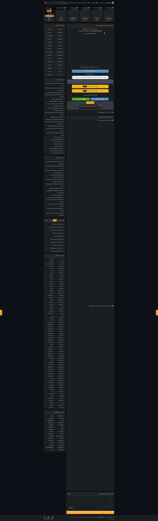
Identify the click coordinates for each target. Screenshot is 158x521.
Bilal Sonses (61, 418)
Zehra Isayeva (61, 449)
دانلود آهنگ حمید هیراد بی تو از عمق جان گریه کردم (54, 84)
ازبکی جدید (49, 45)
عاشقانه (59, 58)
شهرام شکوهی (50, 340)
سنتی (49, 58)
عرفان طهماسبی (60, 342)
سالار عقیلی (61, 317)
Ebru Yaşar (51, 425)
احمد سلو (51, 268)
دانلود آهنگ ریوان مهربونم (58, 177)
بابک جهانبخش (60, 290)
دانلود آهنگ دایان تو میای (58, 236)
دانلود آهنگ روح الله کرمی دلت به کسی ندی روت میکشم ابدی (55, 214)
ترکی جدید (49, 29)
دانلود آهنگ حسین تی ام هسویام (57, 117)
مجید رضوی (61, 364)
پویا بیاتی (61, 398)
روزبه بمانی (61, 313)
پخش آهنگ (71, 3)
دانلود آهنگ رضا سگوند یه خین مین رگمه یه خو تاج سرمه (55, 129)
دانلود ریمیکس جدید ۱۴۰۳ (58, 137)
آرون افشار (51, 261)
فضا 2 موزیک (108, 3)
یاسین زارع (61, 407)
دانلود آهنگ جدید (101, 112)
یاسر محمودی (60, 405)
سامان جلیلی (61, 320)
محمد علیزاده (61, 371)
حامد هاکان (51, 297)
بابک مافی (51, 290)
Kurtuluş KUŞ (50, 434)
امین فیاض (51, 286)
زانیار (52, 315)
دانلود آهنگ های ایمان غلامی (89, 95)
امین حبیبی (61, 284)
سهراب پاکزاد (50, 322)
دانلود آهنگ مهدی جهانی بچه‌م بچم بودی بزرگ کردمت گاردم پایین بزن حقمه (55, 180)
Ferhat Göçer (51, 427)
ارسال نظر (71, 507)
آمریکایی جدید (49, 35)
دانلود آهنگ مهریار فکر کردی (58, 245)
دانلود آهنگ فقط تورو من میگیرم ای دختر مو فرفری (55, 134)
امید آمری (61, 275)
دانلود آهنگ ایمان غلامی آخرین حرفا (103, 25)
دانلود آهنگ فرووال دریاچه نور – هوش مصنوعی (54, 119)
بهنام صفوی (61, 295)
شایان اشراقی (50, 335)
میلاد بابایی (61, 389)
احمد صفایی (61, 270)
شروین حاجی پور (60, 338)
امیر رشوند (51, 277)
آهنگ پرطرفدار (80, 3)
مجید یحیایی (51, 364)
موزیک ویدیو (92, 3)
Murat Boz (61, 438)
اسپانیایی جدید (49, 52)
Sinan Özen (51, 445)
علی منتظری (51, 351)
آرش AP (51, 259)
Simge (52, 443)
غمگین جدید (59, 65)
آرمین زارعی (61, 261)
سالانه (46, 220)
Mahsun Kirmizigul (60, 436)
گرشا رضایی (51, 400)
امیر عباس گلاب (60, 279)
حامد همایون (61, 299)
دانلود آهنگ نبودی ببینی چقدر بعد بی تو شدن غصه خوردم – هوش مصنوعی (55, 105)
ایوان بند (51, 288)
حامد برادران (61, 297)
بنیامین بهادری (60, 293)
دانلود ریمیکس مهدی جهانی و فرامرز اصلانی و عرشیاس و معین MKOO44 (55, 109)
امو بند (52, 273)
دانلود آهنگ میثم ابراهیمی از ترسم (56, 239)
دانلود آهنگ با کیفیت (89, 86)
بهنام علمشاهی (50, 295)
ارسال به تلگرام (99, 99)
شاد (59, 42)
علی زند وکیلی (60, 346)
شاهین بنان (61, 335)
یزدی (60, 68)
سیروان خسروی (60, 329)
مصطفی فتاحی (60, 380)
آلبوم (86, 3)
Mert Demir (51, 436)
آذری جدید (60, 35)
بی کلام (59, 45)
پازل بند (51, 396)
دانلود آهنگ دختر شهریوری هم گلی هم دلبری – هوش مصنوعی (55, 162)
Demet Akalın (61, 422)
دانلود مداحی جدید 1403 (59, 141)
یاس (62, 403)
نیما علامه (61, 394)
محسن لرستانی (60, 367)
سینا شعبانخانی (50, 331)
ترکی (49, 65)
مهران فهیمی (50, 387)
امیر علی (51, 279)
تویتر (45, 519)
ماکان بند (51, 360)
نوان (52, 391)
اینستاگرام (48, 519)
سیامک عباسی (60, 326)
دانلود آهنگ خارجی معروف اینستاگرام (56, 148)
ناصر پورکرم (61, 391)
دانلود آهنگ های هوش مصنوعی (57, 139)
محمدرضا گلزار (50, 373)
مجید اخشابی (61, 362)
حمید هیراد (51, 304)
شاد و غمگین (59, 61)
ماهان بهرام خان (60, 360)
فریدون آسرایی (60, 358)
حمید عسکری (61, 304)
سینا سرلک (61, 331)
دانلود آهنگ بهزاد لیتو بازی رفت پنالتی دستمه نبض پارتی (55, 201)
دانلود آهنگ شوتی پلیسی (58, 146)
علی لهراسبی (61, 351)
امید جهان (51, 275)
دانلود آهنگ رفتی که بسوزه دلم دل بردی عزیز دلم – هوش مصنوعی (54, 123)
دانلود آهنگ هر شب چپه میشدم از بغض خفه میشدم (55, 209)
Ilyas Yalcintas (60, 431)
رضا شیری (51, 306)
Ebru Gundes (61, 425)
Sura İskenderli (60, 447)
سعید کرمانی (61, 322)
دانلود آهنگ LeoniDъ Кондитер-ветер (56, 101)
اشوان (52, 270)
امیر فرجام (61, 282)
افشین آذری (61, 273)
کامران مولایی (50, 398)
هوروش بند (61, 396)
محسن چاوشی (50, 367)
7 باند (62, 259)
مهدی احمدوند (60, 382)
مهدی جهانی (51, 382)
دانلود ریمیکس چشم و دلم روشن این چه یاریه (54, 92)
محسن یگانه (61, 369)
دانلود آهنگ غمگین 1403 (58, 144)
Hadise (62, 429)
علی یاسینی (61, 353)
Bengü (52, 416)
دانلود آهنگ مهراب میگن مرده (57, 233)
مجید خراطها (51, 362)
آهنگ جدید (100, 3)
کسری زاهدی (61, 400)
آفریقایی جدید (59, 52)
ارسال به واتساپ (80, 99)
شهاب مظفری (60, 340)
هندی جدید (49, 55)
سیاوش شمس (50, 326)
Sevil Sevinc (61, 443)
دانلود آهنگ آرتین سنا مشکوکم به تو (56, 242)
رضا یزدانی (51, 311)
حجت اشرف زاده (60, 302)
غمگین (49, 39)
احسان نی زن (51, 266)
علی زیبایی (51, 346)
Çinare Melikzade (50, 420)
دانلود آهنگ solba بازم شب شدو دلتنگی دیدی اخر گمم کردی (54, 96)
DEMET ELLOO (50, 422)
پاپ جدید (59, 29)
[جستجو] (45, 3)
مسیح (52, 378)
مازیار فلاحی (51, 358)
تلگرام (52, 519)
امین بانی (51, 282)
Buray (62, 420)
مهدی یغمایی (60, 387)
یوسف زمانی (51, 407)
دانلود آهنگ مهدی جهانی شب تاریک (56, 175)
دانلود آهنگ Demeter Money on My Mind (55, 126)
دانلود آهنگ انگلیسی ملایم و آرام (57, 150)
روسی (60, 71)
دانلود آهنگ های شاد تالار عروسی (57, 153)
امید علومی (61, 277)
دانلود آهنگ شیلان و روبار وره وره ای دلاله (55, 197)
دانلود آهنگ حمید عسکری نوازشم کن (56, 248)
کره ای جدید (49, 42)
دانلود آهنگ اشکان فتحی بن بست (57, 195)
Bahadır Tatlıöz (60, 416)
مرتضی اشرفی (60, 376)
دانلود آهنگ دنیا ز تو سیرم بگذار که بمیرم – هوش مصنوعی (54, 114)
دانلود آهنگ (95, 29)
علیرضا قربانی (61, 355)
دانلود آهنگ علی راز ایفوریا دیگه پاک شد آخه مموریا (55, 205)
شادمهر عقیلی (50, 333)
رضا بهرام (51, 317)
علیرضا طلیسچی (50, 353)
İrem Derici (51, 431)
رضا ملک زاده (61, 311)
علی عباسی (61, 349)
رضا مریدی (51, 308)
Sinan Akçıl (61, 445)
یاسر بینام (51, 403)
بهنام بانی (51, 293)
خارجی (49, 48)
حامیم (52, 299)
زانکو (62, 315)
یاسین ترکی (51, 405)
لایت (59, 74)
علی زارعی (51, 344)
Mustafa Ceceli (50, 438)
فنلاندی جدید (49, 74)
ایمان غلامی (96, 67)
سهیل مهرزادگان (50, 324)
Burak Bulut (51, 418)
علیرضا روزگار (51, 342)
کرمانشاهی (60, 32)
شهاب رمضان (50, 338)
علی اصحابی (61, 344)
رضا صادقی (61, 308)
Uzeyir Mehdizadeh (49, 447)
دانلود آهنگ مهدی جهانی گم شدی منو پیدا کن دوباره (55, 185)
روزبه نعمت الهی (50, 313)
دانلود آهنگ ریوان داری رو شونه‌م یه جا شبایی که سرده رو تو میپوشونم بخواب (54, 171)
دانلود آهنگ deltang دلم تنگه (57, 99)
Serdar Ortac (51, 440)
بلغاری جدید (49, 68)
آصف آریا (61, 264)
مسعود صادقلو (60, 378)
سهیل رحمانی (60, 324)
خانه (99, 67)
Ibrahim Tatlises (50, 429)
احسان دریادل (60, 266)
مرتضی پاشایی (50, 376)
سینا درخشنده (50, 329)
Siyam (52, 449)
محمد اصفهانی (50, 369)
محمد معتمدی (60, 373)
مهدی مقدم (61, 385)
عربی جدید (49, 32)
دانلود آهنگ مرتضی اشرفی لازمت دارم (56, 230)
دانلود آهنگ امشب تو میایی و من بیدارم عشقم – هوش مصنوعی (54, 89)
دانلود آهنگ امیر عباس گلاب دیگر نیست (56, 227)
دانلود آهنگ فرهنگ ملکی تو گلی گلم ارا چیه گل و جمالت (54, 167)
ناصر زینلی (51, 389)
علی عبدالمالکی (50, 349)
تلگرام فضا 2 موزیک (89, 71)
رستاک (62, 306)
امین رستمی (61, 286)
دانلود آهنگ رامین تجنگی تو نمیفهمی (56, 188)
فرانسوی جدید (49, 61)
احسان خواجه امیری (49, 264)
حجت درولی (51, 302)
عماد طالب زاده (50, 355)
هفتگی (54, 220)
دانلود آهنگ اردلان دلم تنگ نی (57, 224)
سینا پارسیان (61, 333)
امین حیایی (51, 284)
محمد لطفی (51, 371)
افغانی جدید (59, 39)
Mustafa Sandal (60, 440)
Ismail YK (61, 434)
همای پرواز (51, 394)
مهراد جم (51, 385)
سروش (52, 320)
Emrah (62, 427)
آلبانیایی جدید (59, 55)
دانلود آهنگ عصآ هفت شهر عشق (57, 251)
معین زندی (51, 380)
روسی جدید (60, 48)
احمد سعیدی (61, 268)
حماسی (49, 71)
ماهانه (50, 220)
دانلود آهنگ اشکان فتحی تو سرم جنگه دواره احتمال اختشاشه (55, 192)
